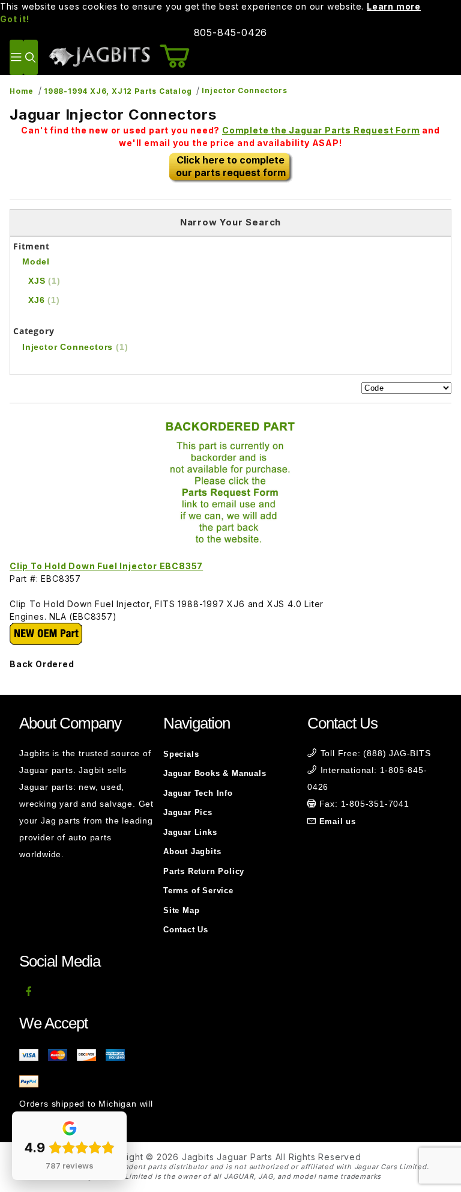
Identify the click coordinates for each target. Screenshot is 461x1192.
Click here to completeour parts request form (231, 166)
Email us (337, 821)
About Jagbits (192, 851)
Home (22, 91)
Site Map (181, 910)
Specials (181, 754)
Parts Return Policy (203, 871)
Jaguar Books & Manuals (215, 773)
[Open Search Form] (30, 57)
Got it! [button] (14, 19)
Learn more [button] (394, 6)
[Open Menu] (16, 57)
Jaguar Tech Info (198, 793)
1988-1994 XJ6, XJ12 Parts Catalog (117, 91)
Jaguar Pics (187, 812)
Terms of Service (198, 890)
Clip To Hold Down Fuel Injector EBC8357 (106, 566)
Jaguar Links (190, 832)
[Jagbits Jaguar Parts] (99, 56)
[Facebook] (29, 991)
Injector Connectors (244, 90)
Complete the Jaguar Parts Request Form (321, 130)
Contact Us (185, 929)
